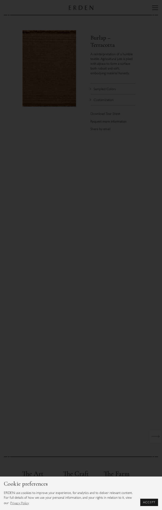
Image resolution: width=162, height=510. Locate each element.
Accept (149, 502)
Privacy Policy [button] (19, 503)
